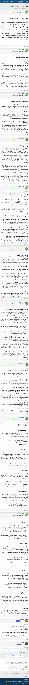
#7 (1, 307)
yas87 (22, 643)
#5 (1, 191)
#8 (1, 368)
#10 (1, 519)
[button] (27, 1)
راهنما (9, 681)
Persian (25, 679)
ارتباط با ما (26, 681)
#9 (1, 422)
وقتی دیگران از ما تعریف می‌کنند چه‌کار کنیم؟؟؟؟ (15, 662)
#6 (1, 253)
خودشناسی (23, 665)
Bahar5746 (21, 619)
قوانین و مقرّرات (20, 681)
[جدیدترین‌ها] (4, 1)
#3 (1, 99)
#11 (1, 624)
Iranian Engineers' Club (21, 683)
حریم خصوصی (14, 681)
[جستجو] (1, 1)
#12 (1, 647)
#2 (1, 55)
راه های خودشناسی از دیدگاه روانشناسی (17, 667)
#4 (1, 143)
